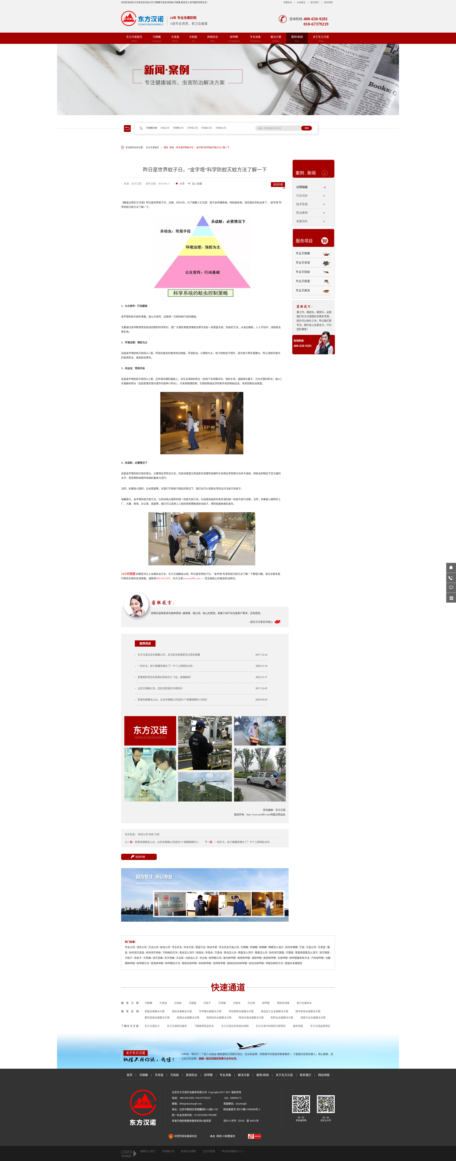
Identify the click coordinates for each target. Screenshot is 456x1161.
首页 (129, 1075)
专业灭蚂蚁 (303, 271)
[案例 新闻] (228, 79)
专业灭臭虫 (303, 290)
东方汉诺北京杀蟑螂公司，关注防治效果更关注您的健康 (169, 654)
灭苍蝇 (222, 1003)
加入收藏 (197, 183)
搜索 (307, 128)
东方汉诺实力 (152, 1026)
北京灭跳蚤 (209, 1151)
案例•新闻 (297, 38)
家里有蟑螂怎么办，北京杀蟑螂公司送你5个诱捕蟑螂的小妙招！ (173, 699)
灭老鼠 (175, 38)
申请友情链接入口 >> (233, 1151)
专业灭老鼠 (303, 262)
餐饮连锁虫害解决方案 (157, 1017)
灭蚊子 (207, 1003)
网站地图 (328, 2)
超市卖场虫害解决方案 (308, 1011)
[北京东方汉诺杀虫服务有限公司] (144, 18)
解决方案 (276, 38)
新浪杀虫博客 (188, 1151)
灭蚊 (156, 834)
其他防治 (212, 38)
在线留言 (301, 2)
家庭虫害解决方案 (155, 1011)
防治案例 (302, 212)
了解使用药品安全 (204, 1026)
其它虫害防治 (304, 1003)
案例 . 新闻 (306, 173)
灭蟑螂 (156, 38)
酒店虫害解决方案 (182, 1011)
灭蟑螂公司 (178, 128)
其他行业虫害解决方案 (312, 1017)
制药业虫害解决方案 (282, 1017)
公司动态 (302, 187)
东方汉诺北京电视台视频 (235, 1026)
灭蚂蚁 (193, 38)
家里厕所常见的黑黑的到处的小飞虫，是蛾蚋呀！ (165, 677)
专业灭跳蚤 (303, 281)
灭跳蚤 (192, 1003)
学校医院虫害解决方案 (241, 1011)
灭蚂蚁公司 (206, 128)
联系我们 (314, 2)
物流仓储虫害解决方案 (251, 1017)
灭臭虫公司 (221, 128)
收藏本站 (287, 2)
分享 (182, 183)
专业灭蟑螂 (303, 253)
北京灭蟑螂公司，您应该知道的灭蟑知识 (160, 688)
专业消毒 (255, 38)
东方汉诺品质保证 (320, 1026)
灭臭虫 (236, 1003)
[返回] (126, 126)
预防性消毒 (283, 1003)
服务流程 (298, 1026)
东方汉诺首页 (134, 38)
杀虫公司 (165, 128)
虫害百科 (302, 221)
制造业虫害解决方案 (188, 1017)
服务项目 (304, 241)
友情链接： (127, 1156)
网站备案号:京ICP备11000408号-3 (241, 1109)
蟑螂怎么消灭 (147, 1151)
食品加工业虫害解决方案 (274, 1011)
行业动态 (302, 195)
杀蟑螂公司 (168, 1151)
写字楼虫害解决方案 (210, 1011)
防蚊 (151, 834)
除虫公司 (143, 834)
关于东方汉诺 (321, 38)
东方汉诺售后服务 (177, 1026)
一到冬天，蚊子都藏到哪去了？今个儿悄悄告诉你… (166, 666)
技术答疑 (302, 204)
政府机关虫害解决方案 (218, 1017)
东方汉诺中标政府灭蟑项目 (271, 1026)
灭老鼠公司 (192, 128)
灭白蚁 (251, 1003)
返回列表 (278, 184)
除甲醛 (234, 38)
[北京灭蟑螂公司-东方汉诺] (205, 921)
